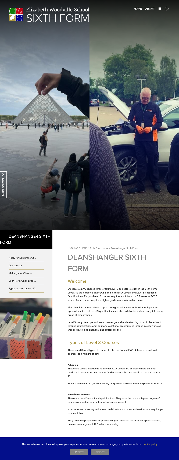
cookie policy (150, 444)
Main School (3, 186)
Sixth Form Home (99, 248)
